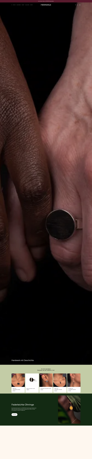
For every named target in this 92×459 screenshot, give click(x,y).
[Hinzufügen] (23, 385)
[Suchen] (76, 5)
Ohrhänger (14, 414)
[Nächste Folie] (23, 380)
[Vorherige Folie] (13, 380)
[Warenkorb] (80, 5)
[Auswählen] (65, 385)
